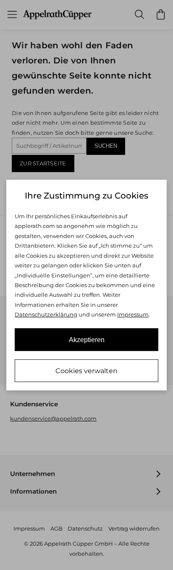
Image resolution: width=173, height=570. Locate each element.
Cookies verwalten (86, 371)
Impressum (133, 314)
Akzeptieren (87, 339)
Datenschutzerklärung (46, 314)
